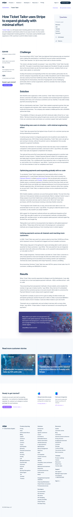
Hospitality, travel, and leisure (45, 462)
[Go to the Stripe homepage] (4, 426)
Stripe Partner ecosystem (44, 484)
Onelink (40, 180)
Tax (21, 474)
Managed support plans (61, 473)
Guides (57, 428)
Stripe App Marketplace (43, 482)
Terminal (22, 476)
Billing (21, 434)
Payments (22, 464)
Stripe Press (58, 464)
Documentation (41, 491)
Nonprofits (40, 468)
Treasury (22, 478)
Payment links (23, 462)
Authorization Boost (25, 432)
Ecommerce (41, 436)
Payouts (22, 466)
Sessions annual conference (62, 436)
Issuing (21, 456)
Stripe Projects (41, 501)
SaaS (39, 452)
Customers (5, 7)
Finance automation (42, 440)
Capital (21, 436)
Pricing (42, 2)
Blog (56, 432)
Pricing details (41, 403)
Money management (43, 448)
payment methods (42, 178)
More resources (59, 452)
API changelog (41, 497)
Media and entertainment (44, 466)
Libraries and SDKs (42, 499)
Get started (6, 407)
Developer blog (41, 503)
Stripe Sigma (23, 472)
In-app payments (42, 444)
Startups (40, 430)
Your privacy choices (60, 450)
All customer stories (65, 7)
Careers (57, 460)
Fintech (39, 458)
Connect (22, 442)
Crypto (21, 444)
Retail (39, 474)
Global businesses (42, 442)
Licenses (57, 444)
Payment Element (25, 178)
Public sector (41, 472)
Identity (22, 452)
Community (58, 434)
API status (40, 495)
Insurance (40, 464)
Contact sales (65, 2)
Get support (58, 471)
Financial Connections (25, 450)
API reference (59, 405)
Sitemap (57, 446)
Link (21, 458)
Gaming (39, 460)
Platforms (40, 450)
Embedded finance (42, 438)
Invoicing (22, 454)
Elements (22, 448)
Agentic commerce (42, 432)
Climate (22, 440)
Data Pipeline (23, 446)
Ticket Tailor (6, 30)
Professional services (43, 470)
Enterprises (40, 428)
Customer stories (59, 430)
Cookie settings (59, 448)
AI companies (41, 454)
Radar (21, 468)
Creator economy (42, 456)
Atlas (21, 430)
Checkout (22, 438)
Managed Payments (25, 460)
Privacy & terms (59, 438)
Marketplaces (41, 446)
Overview (55, 7)
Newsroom (58, 462)
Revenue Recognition (25, 470)
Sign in (56, 2)
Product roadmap (59, 458)
